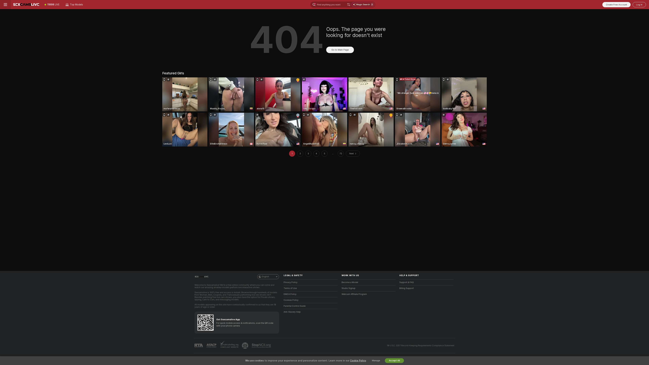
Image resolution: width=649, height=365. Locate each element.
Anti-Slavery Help (292, 312)
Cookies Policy (291, 300)
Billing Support (406, 288)
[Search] (348, 4)
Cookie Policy (358, 360)
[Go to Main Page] (26, 4)
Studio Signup (348, 288)
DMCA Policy (290, 294)
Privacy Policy (290, 282)
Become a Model (350, 282)
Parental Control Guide (295, 306)
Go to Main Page (340, 49)
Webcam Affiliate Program (354, 294)
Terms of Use (290, 288)
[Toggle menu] (5, 4)
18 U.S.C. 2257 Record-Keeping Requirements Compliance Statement (420, 345)
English (265, 276)
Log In (639, 4)
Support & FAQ (406, 282)
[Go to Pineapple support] (245, 345)
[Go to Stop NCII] (262, 346)
